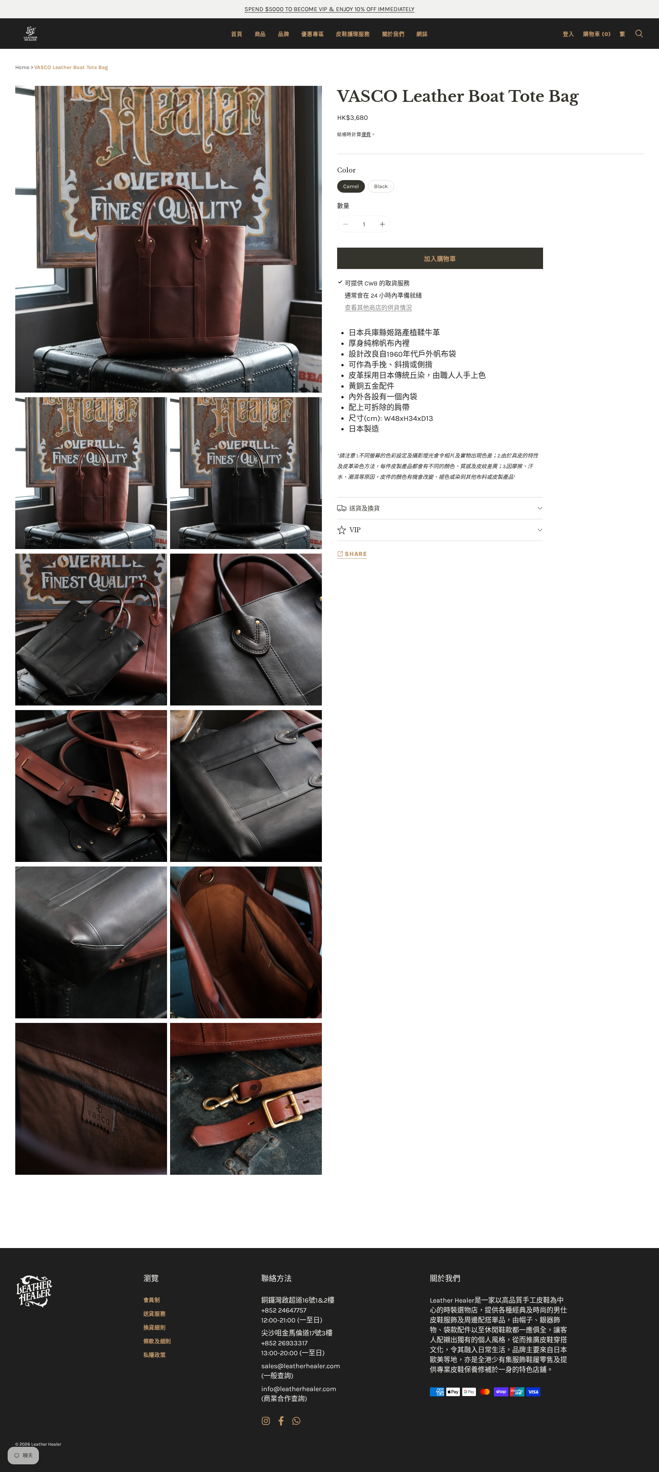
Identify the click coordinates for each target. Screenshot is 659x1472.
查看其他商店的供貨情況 (378, 307)
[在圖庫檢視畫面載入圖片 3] (91, 629)
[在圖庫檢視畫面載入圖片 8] (246, 942)
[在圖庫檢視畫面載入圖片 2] (246, 473)
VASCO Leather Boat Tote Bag (71, 67)
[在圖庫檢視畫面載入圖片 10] (246, 1099)
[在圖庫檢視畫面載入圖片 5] (91, 786)
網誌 (422, 34)
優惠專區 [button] (312, 34)
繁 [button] (622, 34)
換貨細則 (154, 1327)
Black (381, 186)
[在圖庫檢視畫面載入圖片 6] (246, 786)
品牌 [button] (283, 34)
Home (22, 67)
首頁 (236, 34)
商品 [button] (260, 34)
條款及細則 (157, 1341)
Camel (351, 186)
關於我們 (393, 34)
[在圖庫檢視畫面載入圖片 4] (246, 629)
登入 (568, 34)
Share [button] (356, 553)
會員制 (151, 1300)
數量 (343, 205)
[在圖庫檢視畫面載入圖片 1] (91, 473)
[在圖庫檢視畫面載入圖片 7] (91, 942)
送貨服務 (154, 1314)
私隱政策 (154, 1355)
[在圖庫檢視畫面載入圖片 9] (91, 1099)
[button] (639, 33)
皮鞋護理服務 (353, 34)
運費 (366, 134)
